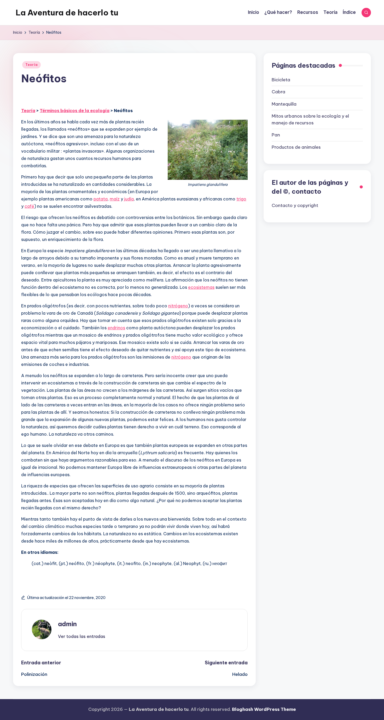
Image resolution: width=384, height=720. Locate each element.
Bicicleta (281, 79)
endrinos (116, 327)
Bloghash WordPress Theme (264, 709)
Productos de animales (296, 147)
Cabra (278, 92)
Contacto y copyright (295, 205)
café (29, 206)
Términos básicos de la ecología (74, 110)
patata (101, 198)
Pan (276, 135)
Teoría (31, 65)
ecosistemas (201, 287)
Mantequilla (284, 104)
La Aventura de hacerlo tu (67, 13)
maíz (115, 198)
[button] (81, 636)
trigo (241, 198)
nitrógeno (178, 305)
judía (129, 198)
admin (67, 624)
